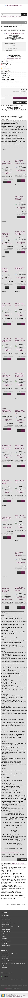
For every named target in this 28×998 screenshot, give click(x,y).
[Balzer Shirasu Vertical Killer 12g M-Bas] (14, 33)
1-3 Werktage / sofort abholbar (14, 58)
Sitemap (3, 965)
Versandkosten (24, 91)
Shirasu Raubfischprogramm (18, 863)
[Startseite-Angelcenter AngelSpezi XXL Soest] (14, 5)
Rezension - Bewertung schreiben (12, 48)
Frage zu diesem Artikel (10, 45)
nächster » (19, 904)
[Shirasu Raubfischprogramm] (8, 85)
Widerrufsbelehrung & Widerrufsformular (10, 926)
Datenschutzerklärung (6, 929)
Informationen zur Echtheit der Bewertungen (14, 996)
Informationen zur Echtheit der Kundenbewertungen (10, 852)
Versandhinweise (5, 958)
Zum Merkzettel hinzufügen (20, 102)
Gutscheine (4, 938)
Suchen (24, 14)
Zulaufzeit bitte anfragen (7, 243)
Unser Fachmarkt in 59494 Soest (9, 953)
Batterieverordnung (6, 941)
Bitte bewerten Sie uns (7, 960)
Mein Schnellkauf (5, 915)
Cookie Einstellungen (6, 945)
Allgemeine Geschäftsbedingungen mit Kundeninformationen (10, 923)
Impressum (4, 943)
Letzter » (25, 904)
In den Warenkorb (20, 98)
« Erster (7, 904)
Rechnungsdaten (5, 933)
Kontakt (3, 936)
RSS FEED (4, 967)
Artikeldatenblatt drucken (10, 43)
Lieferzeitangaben (5, 956)
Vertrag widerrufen (6, 919)
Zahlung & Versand (6, 931)
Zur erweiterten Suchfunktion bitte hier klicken (11, 16)
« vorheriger (13, 904)
